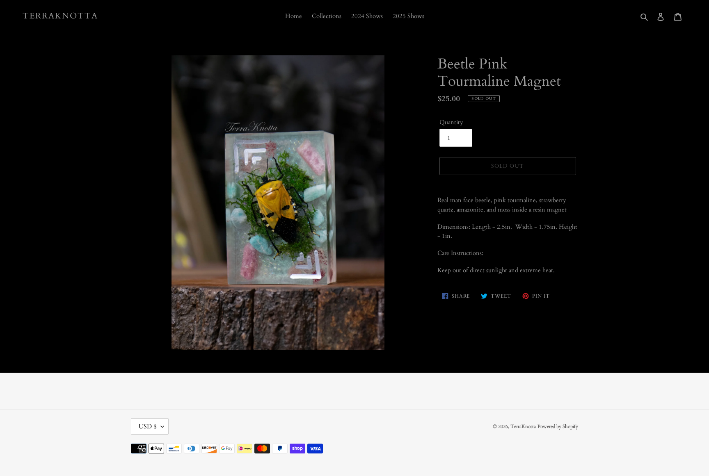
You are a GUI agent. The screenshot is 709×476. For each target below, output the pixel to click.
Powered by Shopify (557, 426)
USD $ (148, 426)
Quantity (451, 122)
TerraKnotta (60, 16)
